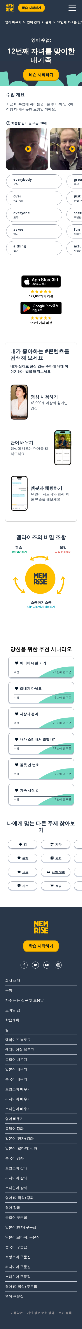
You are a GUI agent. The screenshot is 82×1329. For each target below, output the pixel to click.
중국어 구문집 (16, 1247)
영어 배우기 (13, 22)
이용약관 (16, 1313)
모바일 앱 (12, 1010)
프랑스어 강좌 (16, 1168)
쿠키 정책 (65, 1313)
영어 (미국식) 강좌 (19, 1197)
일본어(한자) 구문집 (20, 1227)
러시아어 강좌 (16, 1177)
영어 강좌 (33, 22)
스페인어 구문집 (18, 1276)
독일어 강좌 (14, 1128)
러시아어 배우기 (18, 1098)
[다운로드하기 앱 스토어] (41, 281)
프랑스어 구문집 (18, 1256)
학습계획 (12, 1019)
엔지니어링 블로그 (19, 1049)
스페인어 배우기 (18, 1108)
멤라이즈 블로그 (18, 1039)
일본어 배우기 (16, 1069)
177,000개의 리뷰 (41, 296)
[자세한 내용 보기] (72, 8)
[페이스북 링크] (24, 965)
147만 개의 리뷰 (41, 323)
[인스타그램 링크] (58, 965)
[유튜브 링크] (46, 965)
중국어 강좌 (14, 1158)
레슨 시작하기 (41, 74)
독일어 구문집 (16, 1217)
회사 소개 (12, 980)
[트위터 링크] (35, 965)
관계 (48, 22)
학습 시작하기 (31, 7)
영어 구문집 (14, 1296)
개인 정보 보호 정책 (40, 1313)
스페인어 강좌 (16, 1187)
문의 (8, 990)
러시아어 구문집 (18, 1266)
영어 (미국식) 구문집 (21, 1286)
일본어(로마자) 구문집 (22, 1237)
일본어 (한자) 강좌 (19, 1138)
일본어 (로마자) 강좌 (21, 1148)
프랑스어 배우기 (18, 1089)
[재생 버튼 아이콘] (28, 149)
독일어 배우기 (16, 1059)
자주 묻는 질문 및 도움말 (24, 1000)
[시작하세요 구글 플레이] (41, 308)
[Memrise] (9, 8)
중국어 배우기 (16, 1079)
